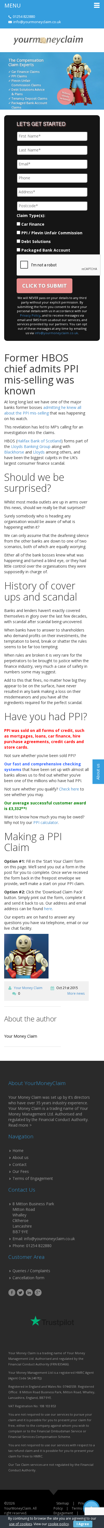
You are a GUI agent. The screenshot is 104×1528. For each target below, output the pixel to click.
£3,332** (17, 808)
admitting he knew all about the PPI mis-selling (42, 410)
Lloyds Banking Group (30, 446)
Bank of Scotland (46, 441)
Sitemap (62, 1503)
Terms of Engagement (32, 1178)
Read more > (20, 1125)
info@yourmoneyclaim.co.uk (37, 21)
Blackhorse (14, 452)
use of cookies (20, 1524)
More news (76, 993)
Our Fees (20, 1171)
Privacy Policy (30, 315)
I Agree (83, 1524)
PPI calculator (45, 822)
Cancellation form (28, 1277)
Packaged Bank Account (45, 250)
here (48, 908)
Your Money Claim (28, 987)
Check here (69, 789)
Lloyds (39, 452)
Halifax (23, 441)
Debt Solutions (36, 241)
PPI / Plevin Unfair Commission (51, 232)
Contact (19, 1164)
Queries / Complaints (31, 1270)
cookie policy (58, 1524)
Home (18, 1150)
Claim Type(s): (31, 215)
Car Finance (32, 224)
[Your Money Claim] (47, 40)
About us (20, 1157)
